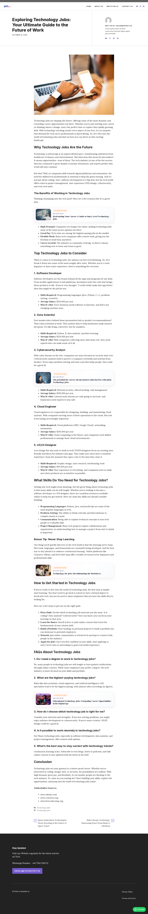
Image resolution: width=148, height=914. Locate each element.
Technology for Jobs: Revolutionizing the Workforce (77, 573)
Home (88, 6)
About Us (99, 6)
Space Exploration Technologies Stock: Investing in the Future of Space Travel (52, 823)
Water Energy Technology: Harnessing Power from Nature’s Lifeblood (95, 823)
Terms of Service (129, 898)
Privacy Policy (127, 892)
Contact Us (127, 6)
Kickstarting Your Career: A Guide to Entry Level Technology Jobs (81, 217)
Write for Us (112, 6)
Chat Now (141, 909)
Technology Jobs (43, 808)
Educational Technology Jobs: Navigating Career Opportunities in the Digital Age (82, 702)
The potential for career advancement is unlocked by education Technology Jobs (82, 381)
